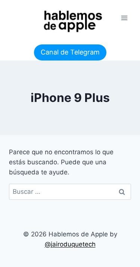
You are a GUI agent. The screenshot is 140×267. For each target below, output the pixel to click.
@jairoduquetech (70, 244)
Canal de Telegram (70, 52)
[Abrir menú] (124, 18)
